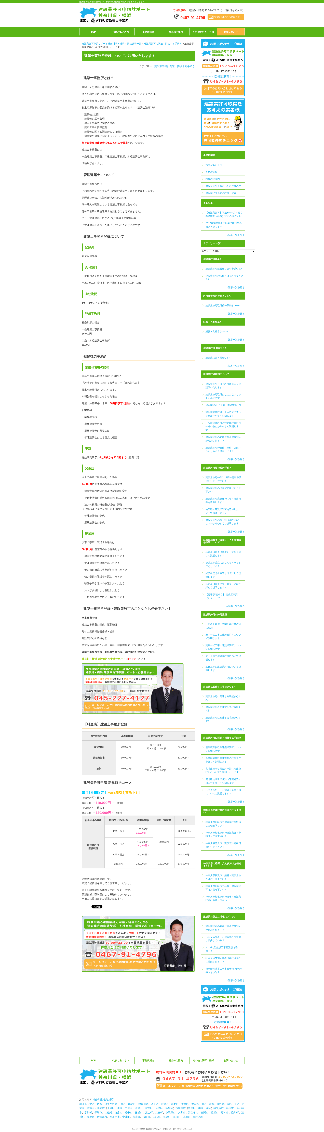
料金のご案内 (176, 32)
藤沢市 (230, 1108)
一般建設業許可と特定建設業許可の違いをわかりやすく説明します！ (223, 426)
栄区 (229, 1103)
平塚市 (98, 1112)
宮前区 (149, 1108)
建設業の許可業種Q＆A (218, 357)
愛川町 (235, 1112)
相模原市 (181, 1108)
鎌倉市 (118, 1112)
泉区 (236, 1103)
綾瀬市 (215, 1112)
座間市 (204, 1112)
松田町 (146, 1116)
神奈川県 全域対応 (103, 1099)
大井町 (136, 1116)
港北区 (175, 1103)
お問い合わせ (231, 32)
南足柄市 (115, 1116)
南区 (123, 1103)
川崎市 (101, 1108)
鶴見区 (132, 1103)
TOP (93, 32)
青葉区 (185, 1103)
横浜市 (83, 1103)
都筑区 (195, 1103)
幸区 (119, 1108)
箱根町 (177, 1116)
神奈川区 (143, 1103)
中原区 (128, 1108)
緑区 (211, 1103)
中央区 (192, 1108)
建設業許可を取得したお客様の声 (223, 186)
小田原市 (170, 1112)
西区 (99, 1103)
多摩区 (159, 1108)
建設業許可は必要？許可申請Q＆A (224, 268)
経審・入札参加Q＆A (217, 331)
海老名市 (193, 1112)
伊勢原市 (102, 1116)
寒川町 (88, 1112)
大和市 (182, 1112)
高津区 (139, 1108)
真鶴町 (187, 1116)
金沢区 (165, 1103)
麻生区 (169, 1108)
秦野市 (90, 1116)
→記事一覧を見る (235, 235)
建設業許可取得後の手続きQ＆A (223, 305)
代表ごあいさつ (120, 32)
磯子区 (154, 1103)
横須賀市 (218, 1108)
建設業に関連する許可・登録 (221, 193)
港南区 (90, 1108)
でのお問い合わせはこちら (228, 17)
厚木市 (225, 1112)
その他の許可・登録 (203, 32)
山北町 (156, 1116)
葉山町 (149, 1112)
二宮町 (159, 1112)
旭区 (204, 1103)
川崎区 (111, 1108)
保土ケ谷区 (111, 1103)
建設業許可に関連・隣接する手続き (174, 66)
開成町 (166, 1116)
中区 (91, 1103)
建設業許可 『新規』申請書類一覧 (224, 405)
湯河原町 (198, 1116)
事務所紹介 (148, 32)
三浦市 (139, 1112)
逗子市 (128, 1112)
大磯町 (108, 1112)
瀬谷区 (220, 1103)
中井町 (126, 1116)
